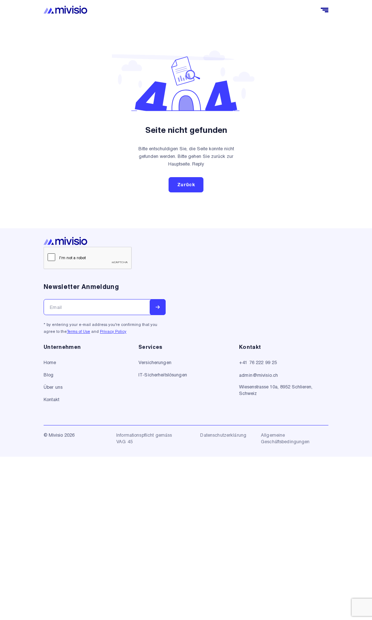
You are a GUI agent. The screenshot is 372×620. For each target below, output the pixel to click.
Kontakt (51, 399)
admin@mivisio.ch (258, 375)
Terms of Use (78, 331)
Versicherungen (154, 362)
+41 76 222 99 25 (258, 362)
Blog (49, 375)
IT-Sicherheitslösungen (162, 375)
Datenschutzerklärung (223, 435)
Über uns (53, 387)
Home (50, 362)
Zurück (186, 184)
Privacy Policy (113, 331)
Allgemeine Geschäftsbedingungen (285, 438)
